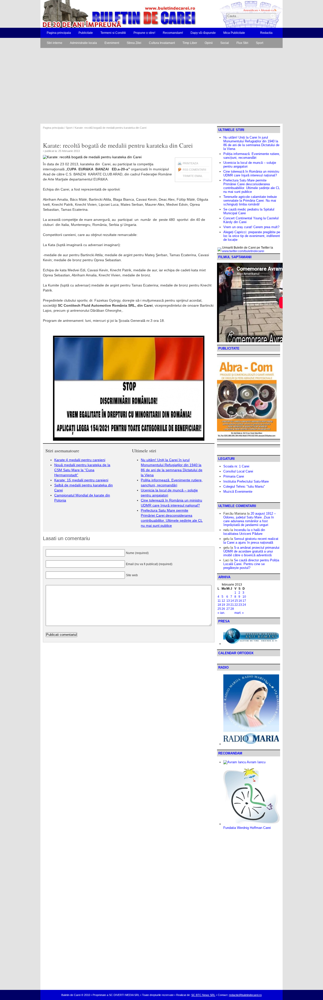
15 (236, 600)
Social (224, 43)
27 (228, 609)
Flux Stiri (242, 43)
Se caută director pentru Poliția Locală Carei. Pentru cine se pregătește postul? (251, 564)
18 (219, 605)
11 (219, 600)
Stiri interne (54, 43)
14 (232, 600)
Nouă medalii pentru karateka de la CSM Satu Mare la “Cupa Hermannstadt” (82, 470)
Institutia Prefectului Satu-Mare (246, 481)
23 (240, 605)
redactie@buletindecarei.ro (245, 994)
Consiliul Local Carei (238, 471)
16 (240, 600)
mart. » (239, 613)
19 (223, 605)
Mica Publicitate (234, 33)
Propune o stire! (144, 33)
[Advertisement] (161, 85)
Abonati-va (267, 10)
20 (228, 605)
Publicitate (85, 33)
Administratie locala (83, 43)
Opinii (209, 43)
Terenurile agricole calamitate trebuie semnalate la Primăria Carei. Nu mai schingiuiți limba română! (250, 200)
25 (219, 609)
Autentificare (250, 10)
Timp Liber (189, 43)
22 (236, 605)
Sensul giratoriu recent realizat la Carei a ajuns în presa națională (250, 540)
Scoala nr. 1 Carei (236, 466)
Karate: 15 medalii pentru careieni (81, 480)
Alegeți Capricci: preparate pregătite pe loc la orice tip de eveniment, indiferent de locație (251, 236)
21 (232, 605)
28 (232, 609)
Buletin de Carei (104, 14)
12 (223, 600)
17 (244, 600)
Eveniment (111, 43)
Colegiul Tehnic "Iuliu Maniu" (244, 486)
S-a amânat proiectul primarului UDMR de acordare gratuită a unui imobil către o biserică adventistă (251, 551)
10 (244, 596)
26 (223, 609)
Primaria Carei (233, 476)
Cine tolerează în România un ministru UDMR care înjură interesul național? (251, 173)
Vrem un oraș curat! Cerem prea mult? (251, 227)
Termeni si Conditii (113, 33)
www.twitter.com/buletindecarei (243, 251)
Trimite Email (193, 175)
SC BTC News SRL (203, 994)
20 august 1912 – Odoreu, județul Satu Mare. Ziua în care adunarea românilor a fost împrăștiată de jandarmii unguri (249, 519)
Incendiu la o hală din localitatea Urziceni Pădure (244, 532)
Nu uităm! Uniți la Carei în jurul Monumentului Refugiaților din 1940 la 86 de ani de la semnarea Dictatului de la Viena (251, 143)
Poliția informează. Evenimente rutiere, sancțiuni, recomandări (251, 156)
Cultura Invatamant (162, 43)
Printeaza (190, 163)
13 (228, 600)
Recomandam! (173, 33)
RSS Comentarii (194, 169)
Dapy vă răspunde (203, 33)
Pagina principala (59, 33)
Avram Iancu (255, 762)
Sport (259, 43)
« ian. (221, 613)
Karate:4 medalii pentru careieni (79, 460)
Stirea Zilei (134, 43)
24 (244, 605)
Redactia (266, 33)
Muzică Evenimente (237, 491)
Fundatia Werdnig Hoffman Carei (247, 828)
